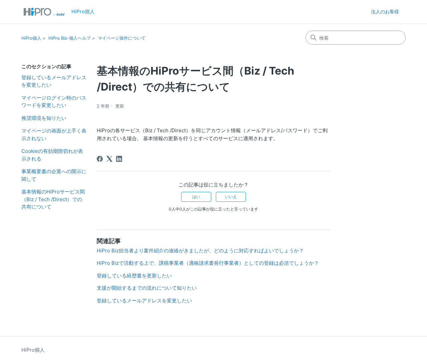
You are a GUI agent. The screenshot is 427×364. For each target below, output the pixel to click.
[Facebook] (100, 159)
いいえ (231, 196)
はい (196, 196)
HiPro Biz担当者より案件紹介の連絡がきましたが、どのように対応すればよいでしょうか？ (200, 250)
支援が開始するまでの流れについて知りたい (147, 288)
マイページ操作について (121, 38)
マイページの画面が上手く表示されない (53, 135)
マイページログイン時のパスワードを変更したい (53, 102)
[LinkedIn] (119, 159)
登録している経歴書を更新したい (134, 275)
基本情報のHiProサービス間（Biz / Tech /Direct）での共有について (53, 199)
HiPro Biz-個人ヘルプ (69, 38)
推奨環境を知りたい (43, 118)
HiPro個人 (31, 38)
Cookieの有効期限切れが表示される (52, 155)
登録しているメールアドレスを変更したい (53, 81)
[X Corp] (109, 159)
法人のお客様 (385, 11)
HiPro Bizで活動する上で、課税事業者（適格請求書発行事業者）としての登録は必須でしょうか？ (208, 263)
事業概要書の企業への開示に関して (53, 175)
